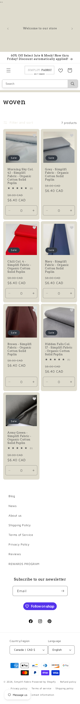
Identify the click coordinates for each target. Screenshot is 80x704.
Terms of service (41, 688)
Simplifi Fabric (22, 681)
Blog (12, 496)
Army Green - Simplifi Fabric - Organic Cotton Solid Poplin (19, 438)
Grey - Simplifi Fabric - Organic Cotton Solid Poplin (57, 174)
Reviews (15, 554)
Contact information (42, 694)
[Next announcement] (72, 28)
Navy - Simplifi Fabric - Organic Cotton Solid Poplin (57, 266)
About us (15, 515)
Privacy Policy (19, 544)
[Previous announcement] (8, 28)
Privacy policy (19, 688)
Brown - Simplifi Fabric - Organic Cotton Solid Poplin (19, 349)
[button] (8, 70)
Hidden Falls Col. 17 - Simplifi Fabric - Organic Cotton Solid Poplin (59, 349)
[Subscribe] (62, 591)
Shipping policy (64, 688)
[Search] (73, 84)
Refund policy (68, 681)
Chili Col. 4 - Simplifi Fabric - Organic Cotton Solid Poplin (19, 266)
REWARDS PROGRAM (24, 564)
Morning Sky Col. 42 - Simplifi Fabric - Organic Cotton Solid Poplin (20, 176)
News (12, 506)
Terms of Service (21, 535)
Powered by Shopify (44, 681)
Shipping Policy (20, 525)
